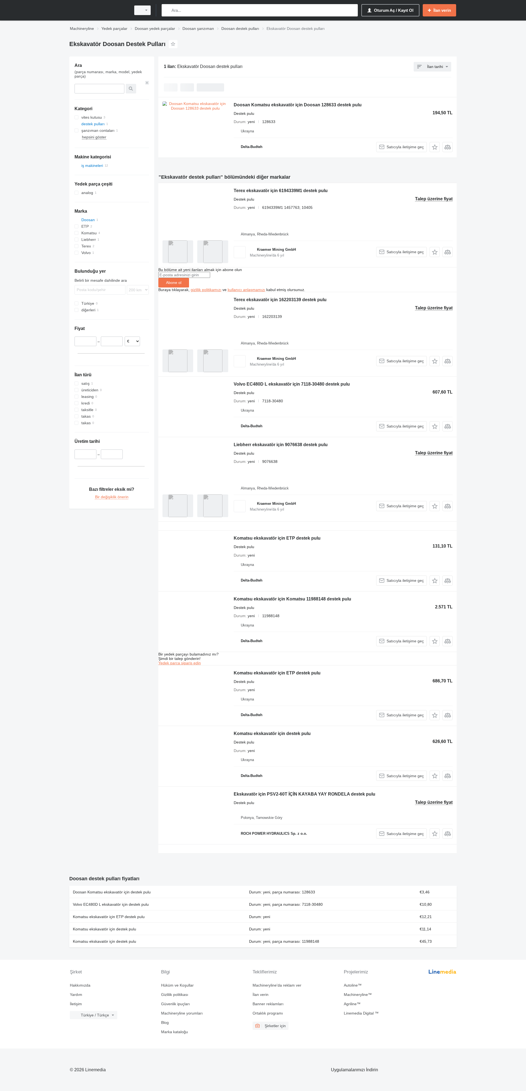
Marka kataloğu (174, 1032)
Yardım (76, 994)
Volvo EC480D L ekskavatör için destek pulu (111, 904)
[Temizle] (147, 83)
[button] (435, 147)
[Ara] (167, 10)
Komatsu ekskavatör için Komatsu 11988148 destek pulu (292, 599)
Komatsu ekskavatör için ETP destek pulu (277, 538)
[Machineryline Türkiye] (98, 10)
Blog (165, 1022)
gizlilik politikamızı (206, 289)
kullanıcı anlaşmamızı (246, 289)
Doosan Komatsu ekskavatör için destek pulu (112, 892)
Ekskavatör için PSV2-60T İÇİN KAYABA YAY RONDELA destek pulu (304, 794)
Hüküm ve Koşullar (177, 985)
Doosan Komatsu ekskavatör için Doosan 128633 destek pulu (298, 104)
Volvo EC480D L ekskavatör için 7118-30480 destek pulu (292, 384)
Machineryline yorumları (182, 1013)
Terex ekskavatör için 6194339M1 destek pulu (281, 190)
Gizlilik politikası (174, 994)
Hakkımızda (80, 985)
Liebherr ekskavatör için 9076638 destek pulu (281, 444)
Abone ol (173, 282)
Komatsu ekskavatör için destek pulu (272, 733)
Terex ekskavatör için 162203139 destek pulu (280, 299)
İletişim (76, 1004)
